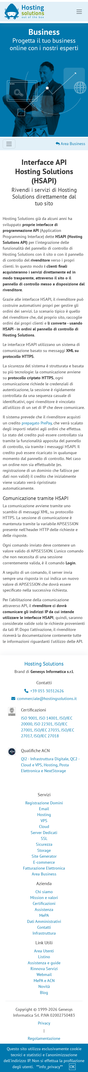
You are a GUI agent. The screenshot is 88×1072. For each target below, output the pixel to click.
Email (44, 808)
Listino (44, 956)
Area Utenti (44, 950)
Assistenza (44, 909)
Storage (44, 850)
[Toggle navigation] (79, 11)
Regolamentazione (44, 1038)
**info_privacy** (49, 1066)
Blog (44, 992)
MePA (44, 915)
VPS (44, 820)
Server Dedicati (44, 832)
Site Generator (44, 856)
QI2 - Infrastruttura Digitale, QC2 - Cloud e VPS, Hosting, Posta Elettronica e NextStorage (50, 764)
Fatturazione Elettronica (44, 868)
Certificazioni (44, 903)
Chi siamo (44, 891)
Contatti (44, 927)
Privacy (44, 1023)
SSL (44, 838)
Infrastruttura (44, 933)
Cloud (44, 826)
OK (72, 1066)
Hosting (44, 814)
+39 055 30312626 (47, 690)
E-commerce (44, 862)
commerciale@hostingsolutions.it (47, 698)
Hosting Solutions (44, 663)
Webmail (44, 974)
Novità (44, 986)
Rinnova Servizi (44, 968)
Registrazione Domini (44, 802)
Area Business (72, 143)
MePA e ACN (44, 980)
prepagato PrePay (37, 423)
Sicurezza (44, 844)
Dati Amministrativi (44, 921)
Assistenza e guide (44, 962)
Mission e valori (44, 897)
